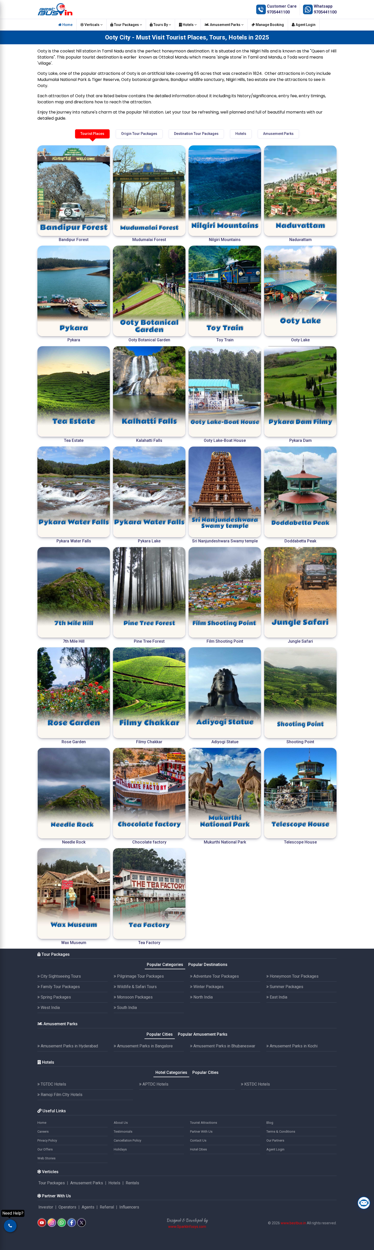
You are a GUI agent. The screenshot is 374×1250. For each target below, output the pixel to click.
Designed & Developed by (187, 1220)
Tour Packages (126, 25)
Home (67, 25)
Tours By (161, 25)
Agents (88, 1207)
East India (278, 997)
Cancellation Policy (127, 1140)
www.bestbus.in (293, 1223)
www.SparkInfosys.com (187, 1227)
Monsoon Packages (134, 997)
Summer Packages (286, 986)
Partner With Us (201, 1131)
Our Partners (275, 1140)
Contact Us (198, 1140)
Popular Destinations (207, 964)
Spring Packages (55, 997)
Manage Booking (269, 25)
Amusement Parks (225, 25)
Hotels (188, 25)
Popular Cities (160, 1034)
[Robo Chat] (363, 1203)
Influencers (129, 1207)
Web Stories (46, 1158)
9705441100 (278, 12)
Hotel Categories (171, 1072)
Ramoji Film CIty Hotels (61, 1094)
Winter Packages (208, 986)
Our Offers (45, 1149)
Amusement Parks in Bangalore (144, 1046)
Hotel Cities (198, 1149)
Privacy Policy (47, 1140)
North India (202, 997)
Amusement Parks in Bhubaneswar (223, 1046)
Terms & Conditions (280, 1131)
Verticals (92, 25)
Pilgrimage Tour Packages (140, 976)
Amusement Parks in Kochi (293, 1046)
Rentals (132, 1183)
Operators (67, 1207)
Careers (43, 1131)
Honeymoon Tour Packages (294, 976)
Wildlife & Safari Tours (136, 986)
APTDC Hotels (154, 1084)
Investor (45, 1207)
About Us (121, 1123)
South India (126, 1007)
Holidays (120, 1149)
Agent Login (305, 25)
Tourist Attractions (203, 1123)
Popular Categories (165, 964)
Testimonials (123, 1131)
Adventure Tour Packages (215, 976)
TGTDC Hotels (53, 1084)
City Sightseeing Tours (60, 976)
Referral (107, 1207)
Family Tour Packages (60, 986)
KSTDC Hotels (256, 1084)
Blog (269, 1123)
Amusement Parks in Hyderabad (69, 1046)
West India (50, 1007)
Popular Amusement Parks (202, 1034)
